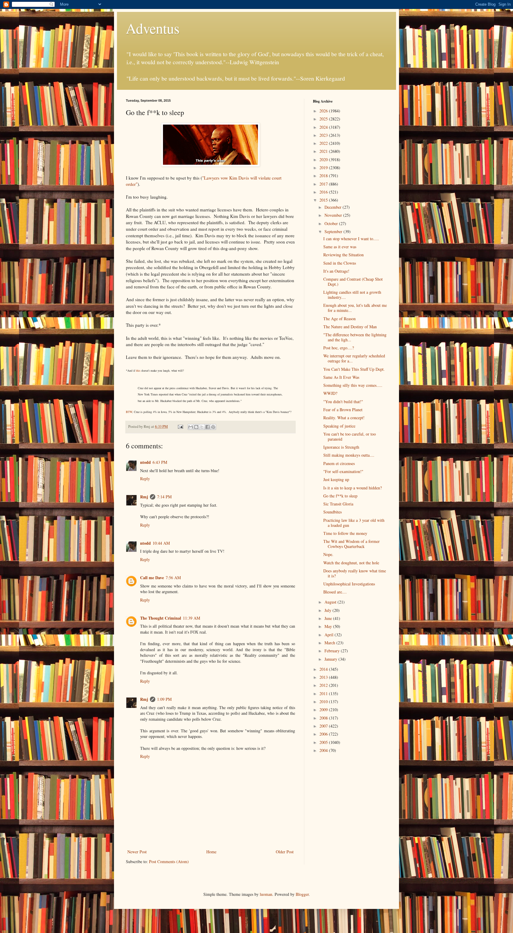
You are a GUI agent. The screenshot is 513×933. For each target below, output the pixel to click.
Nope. (328, 554)
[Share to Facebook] (207, 427)
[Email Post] (180, 426)
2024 (324, 127)
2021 (324, 151)
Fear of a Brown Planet (342, 409)
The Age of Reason (339, 318)
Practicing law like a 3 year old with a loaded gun (353, 522)
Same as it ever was (339, 246)
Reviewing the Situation (343, 254)
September (333, 231)
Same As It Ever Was (341, 377)
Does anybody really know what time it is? (354, 573)
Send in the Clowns (339, 263)
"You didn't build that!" (343, 401)
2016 (324, 192)
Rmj (144, 497)
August (331, 602)
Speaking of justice (339, 426)
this (138, 370)
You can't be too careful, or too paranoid (349, 436)
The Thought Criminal (160, 618)
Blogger (302, 894)
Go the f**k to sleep (340, 496)
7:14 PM (164, 497)
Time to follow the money (345, 533)
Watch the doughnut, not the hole (351, 563)
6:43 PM (160, 462)
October (331, 223)
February (332, 651)
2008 (324, 718)
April (329, 634)
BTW (129, 412)
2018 (324, 175)
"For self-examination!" (343, 471)
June (328, 618)
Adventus (153, 27)
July (328, 610)
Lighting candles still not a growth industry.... (352, 294)
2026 (324, 111)
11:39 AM (191, 618)
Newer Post (137, 852)
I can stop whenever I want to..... (351, 238)
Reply (145, 478)
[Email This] (191, 427)
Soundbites (332, 512)
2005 (324, 742)
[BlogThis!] (196, 427)
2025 (324, 119)
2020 (324, 159)
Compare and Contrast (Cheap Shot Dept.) (353, 281)
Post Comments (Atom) (169, 861)
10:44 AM (161, 543)
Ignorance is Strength (341, 447)
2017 (324, 184)
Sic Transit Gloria (338, 504)
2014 (324, 669)
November (333, 215)
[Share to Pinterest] (213, 427)
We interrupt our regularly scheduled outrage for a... (354, 358)
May (328, 626)
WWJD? (330, 393)
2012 (324, 685)
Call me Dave (152, 577)
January (331, 659)
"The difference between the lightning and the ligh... (355, 337)
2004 (324, 750)
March (330, 642)
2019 (324, 167)
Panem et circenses (339, 463)
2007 (324, 726)
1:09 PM (164, 699)
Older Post (285, 852)
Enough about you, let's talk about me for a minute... (355, 307)
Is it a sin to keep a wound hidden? (352, 488)
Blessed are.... (335, 592)
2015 (324, 200)
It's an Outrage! (336, 271)
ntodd (145, 462)
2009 (324, 709)
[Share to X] (202, 427)
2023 (324, 135)
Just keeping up (336, 479)
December (333, 207)
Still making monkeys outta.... (348, 455)
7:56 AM (173, 577)
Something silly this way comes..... (352, 385)
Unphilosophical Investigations (349, 584)
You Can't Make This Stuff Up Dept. (354, 369)
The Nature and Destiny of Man (350, 326)
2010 (324, 701)
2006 (324, 734)
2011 (324, 693)
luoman (266, 894)
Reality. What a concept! (344, 417)
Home (211, 852)
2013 (324, 677)
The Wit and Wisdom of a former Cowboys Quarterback (351, 543)
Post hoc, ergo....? (338, 348)
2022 (324, 143)
